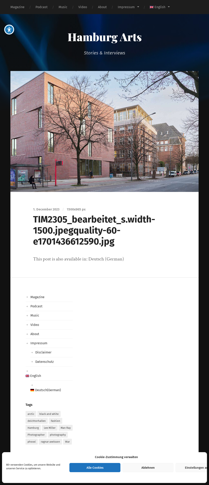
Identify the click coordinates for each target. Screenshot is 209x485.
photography (58, 434)
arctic (31, 413)
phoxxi (32, 441)
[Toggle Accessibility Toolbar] (9, 29)
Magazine (17, 7)
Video (82, 7)
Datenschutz (44, 362)
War (67, 441)
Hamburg (33, 427)
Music (63, 7)
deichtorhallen (37, 420)
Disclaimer (43, 352)
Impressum (126, 7)
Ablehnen (148, 467)
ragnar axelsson (50, 441)
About (102, 7)
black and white (49, 413)
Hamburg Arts (105, 36)
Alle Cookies (95, 467)
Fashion (55, 420)
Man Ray (66, 427)
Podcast (42, 7)
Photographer (36, 434)
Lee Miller (50, 427)
